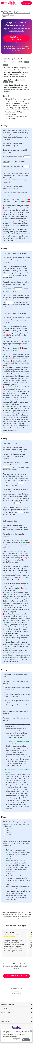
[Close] (30, 500)
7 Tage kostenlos (16, 538)
